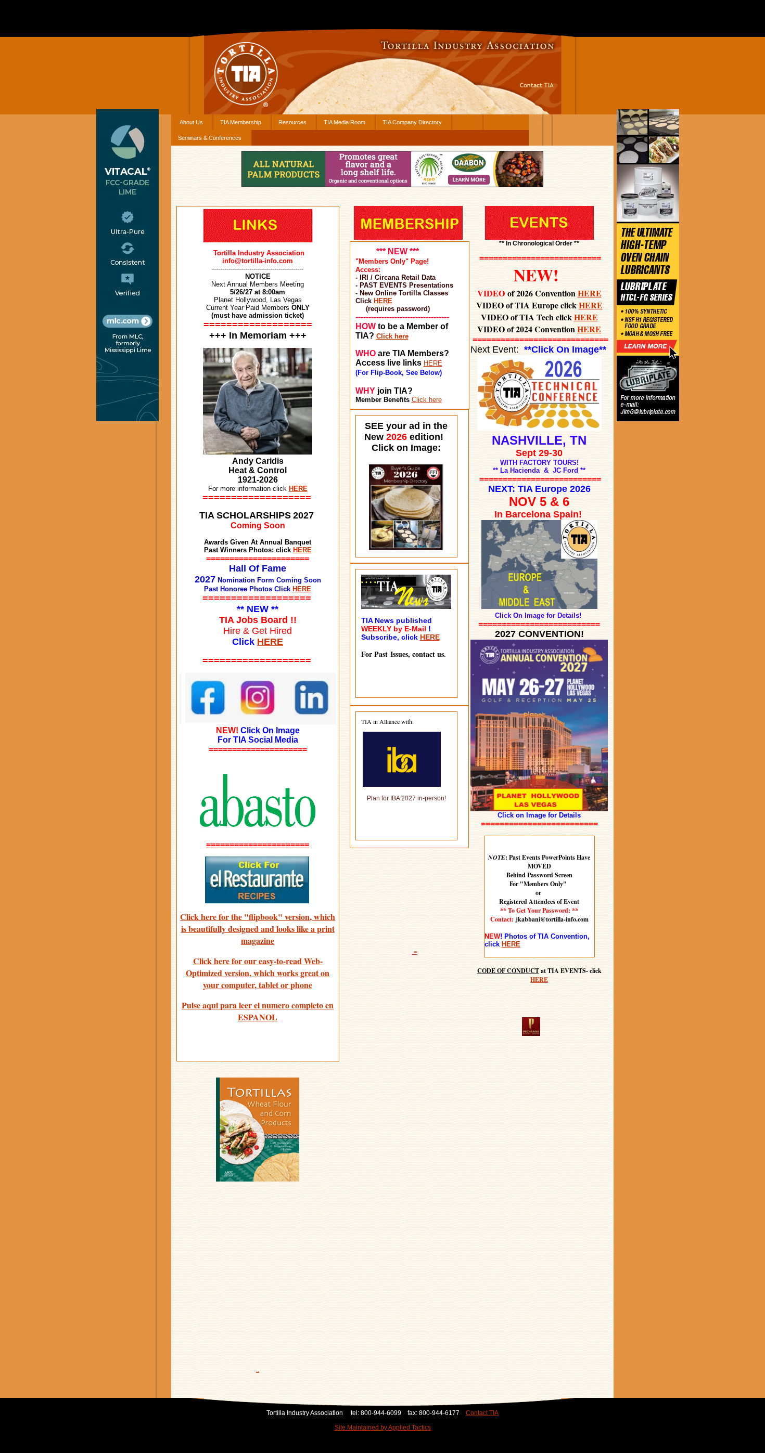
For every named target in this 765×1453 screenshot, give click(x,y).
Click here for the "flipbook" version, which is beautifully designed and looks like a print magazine (257, 928)
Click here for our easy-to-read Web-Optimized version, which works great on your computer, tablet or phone (257, 973)
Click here (392, 336)
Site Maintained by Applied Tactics (383, 1427)
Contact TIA (482, 1413)
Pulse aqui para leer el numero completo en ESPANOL (258, 1011)
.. (257, 1369)
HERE (302, 550)
